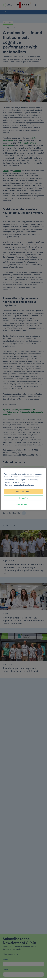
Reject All (23, 498)
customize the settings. (24, 485)
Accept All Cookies (23, 492)
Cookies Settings (23, 504)
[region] (23, 489)
